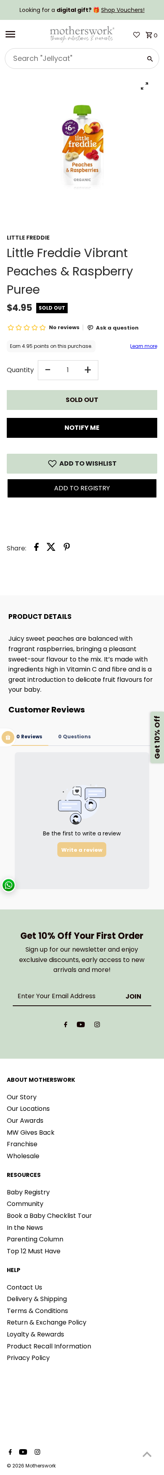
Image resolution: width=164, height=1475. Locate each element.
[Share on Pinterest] (67, 548)
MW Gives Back (31, 1132)
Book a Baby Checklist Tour (49, 1215)
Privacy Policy (28, 1357)
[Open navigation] (24, 34)
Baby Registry (28, 1192)
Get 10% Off (157, 737)
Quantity (20, 370)
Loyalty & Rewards (35, 1334)
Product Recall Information (49, 1346)
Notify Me (82, 427)
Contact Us (24, 1287)
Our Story (22, 1097)
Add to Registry (82, 488)
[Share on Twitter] (51, 548)
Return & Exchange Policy (46, 1322)
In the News (25, 1227)
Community (25, 1203)
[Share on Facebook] (36, 548)
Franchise (22, 1144)
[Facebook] (65, 1026)
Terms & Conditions (37, 1310)
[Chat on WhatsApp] (9, 885)
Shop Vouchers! (122, 10)
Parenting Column (35, 1239)
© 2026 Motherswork (31, 1465)
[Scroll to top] (147, 1454)
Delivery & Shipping (37, 1298)
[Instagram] (97, 1026)
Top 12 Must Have (34, 1251)
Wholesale (23, 1156)
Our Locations (28, 1108)
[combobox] (72, 58)
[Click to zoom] (144, 86)
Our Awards (25, 1120)
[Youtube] (81, 1026)
